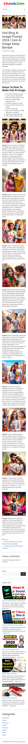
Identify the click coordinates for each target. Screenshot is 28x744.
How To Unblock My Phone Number (12, 625)
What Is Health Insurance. (9, 673)
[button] (25, 9)
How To (6, 539)
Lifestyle (4, 730)
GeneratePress (21, 741)
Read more (5, 608)
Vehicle (4, 735)
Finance (4, 720)
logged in (12, 560)
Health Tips (5, 722)
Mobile (4, 732)
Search (4, 571)
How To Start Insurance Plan (10, 649)
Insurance (5, 727)
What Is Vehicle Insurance (9, 698)
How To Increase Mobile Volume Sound (13, 600)
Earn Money (5, 718)
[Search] (23, 574)
